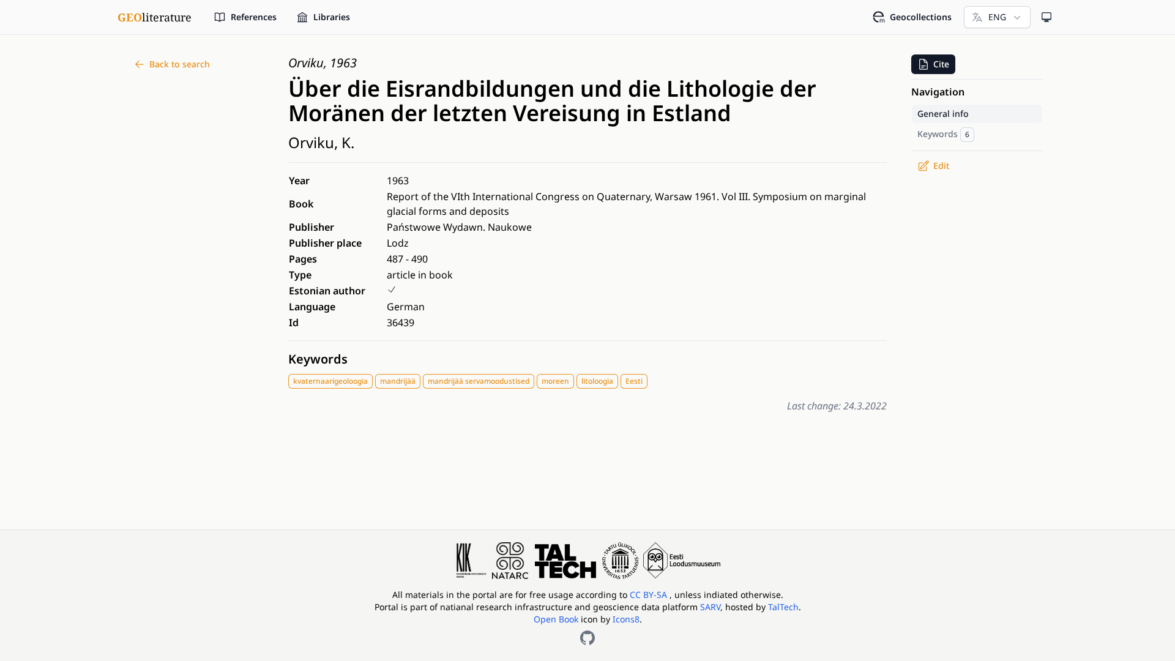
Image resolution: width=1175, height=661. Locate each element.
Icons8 (626, 619)
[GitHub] (587, 637)
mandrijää (398, 381)
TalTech (783, 607)
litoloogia (597, 381)
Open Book (556, 619)
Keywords (318, 359)
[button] (933, 64)
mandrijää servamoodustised (478, 381)
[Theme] (1046, 17)
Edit (941, 165)
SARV (710, 607)
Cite (941, 64)
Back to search (179, 64)
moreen (555, 381)
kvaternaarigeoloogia (330, 381)
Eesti (634, 381)
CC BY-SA (650, 594)
